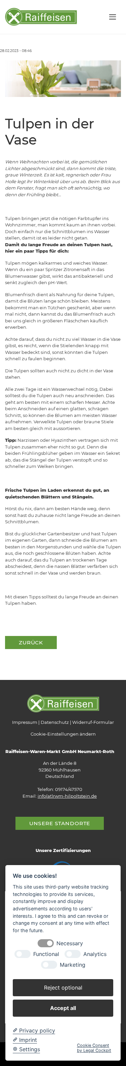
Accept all (63, 1008)
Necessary (69, 943)
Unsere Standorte (59, 823)
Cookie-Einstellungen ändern (63, 734)
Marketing (72, 965)
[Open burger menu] (112, 16)
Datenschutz (55, 722)
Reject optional (63, 987)
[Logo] (41, 16)
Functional (46, 954)
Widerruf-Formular (93, 722)
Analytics (95, 954)
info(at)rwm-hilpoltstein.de (67, 796)
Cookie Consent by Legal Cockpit (94, 1048)
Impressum (24, 722)
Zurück (31, 642)
